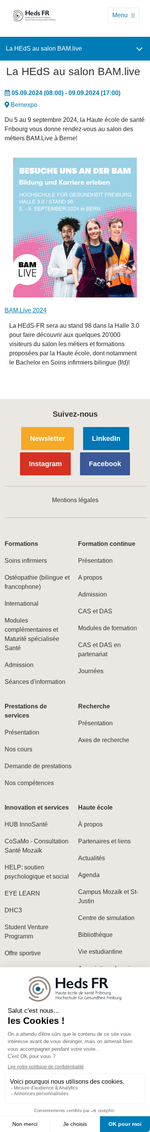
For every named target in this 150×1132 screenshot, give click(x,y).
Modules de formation (107, 628)
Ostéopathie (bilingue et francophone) (37, 582)
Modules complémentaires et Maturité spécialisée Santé (32, 634)
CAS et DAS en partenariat (99, 649)
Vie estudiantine (100, 951)
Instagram (45, 464)
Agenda (89, 875)
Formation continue (106, 544)
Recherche (94, 706)
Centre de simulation (106, 918)
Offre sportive (23, 953)
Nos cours (18, 749)
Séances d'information (35, 682)
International (21, 603)
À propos (90, 824)
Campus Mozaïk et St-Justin (108, 896)
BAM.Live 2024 (26, 310)
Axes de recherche (103, 740)
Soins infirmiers (26, 560)
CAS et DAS (95, 611)
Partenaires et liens (104, 841)
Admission (19, 665)
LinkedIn (106, 438)
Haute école (95, 807)
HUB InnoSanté (26, 824)
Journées (90, 671)
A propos (90, 577)
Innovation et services (37, 807)
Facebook (105, 464)
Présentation (95, 560)
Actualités (91, 858)
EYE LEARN (22, 893)
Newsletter (47, 438)
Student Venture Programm (26, 932)
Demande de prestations (38, 766)
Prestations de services (26, 711)
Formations (21, 544)
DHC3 (13, 910)
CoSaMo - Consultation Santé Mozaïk (36, 846)
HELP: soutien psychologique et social (37, 872)
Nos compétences (29, 783)
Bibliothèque (95, 935)
